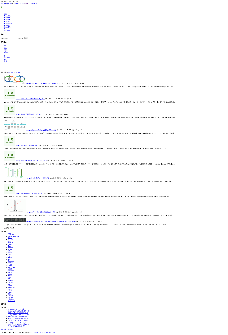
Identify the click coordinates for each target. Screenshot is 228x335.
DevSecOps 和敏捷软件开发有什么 (18, 311)
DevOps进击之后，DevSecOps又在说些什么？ (45, 83)
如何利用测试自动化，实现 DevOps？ (33, 114)
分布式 (10, 269)
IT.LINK (52, 332)
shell (5, 47)
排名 (5, 61)
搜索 (26, 38)
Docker (10, 292)
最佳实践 (11, 247)
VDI (9, 256)
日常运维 (11, 282)
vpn (5, 45)
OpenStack (11, 234)
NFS (9, 251)
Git (9, 284)
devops (18, 72)
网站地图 (9, 3)
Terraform (10, 295)
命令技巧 (7, 52)
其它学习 (11, 72)
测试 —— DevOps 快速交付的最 (18, 313)
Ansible (10, 272)
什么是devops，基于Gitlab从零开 (18, 320)
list (5, 59)
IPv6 (9, 246)
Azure (9, 277)
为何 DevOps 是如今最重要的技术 (18, 316)
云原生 (10, 252)
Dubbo (10, 265)
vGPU (9, 254)
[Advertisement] (114, 67)
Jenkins (10, 275)
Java (9, 259)
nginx (5, 51)
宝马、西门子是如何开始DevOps (18, 318)
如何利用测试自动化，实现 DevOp (18, 324)
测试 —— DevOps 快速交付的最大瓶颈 (43, 130)
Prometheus (11, 261)
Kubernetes (11, 270)
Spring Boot (11, 267)
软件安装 (11, 297)
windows (10, 262)
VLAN (10, 249)
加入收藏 (34, 3)
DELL (10, 238)
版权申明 (10, 329)
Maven (10, 290)
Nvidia (10, 264)
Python (10, 257)
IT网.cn (41, 332)
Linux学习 (47, 332)
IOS (9, 278)
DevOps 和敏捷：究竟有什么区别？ (32, 193)
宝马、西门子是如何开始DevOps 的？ (33, 99)
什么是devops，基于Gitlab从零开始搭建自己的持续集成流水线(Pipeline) (53, 221)
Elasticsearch (11, 301)
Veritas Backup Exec (14, 236)
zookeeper (11, 239)
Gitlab (9, 233)
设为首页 (27, 3)
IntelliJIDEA (11, 287)
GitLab (10, 289)
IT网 (16, 332)
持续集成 (11, 299)
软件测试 (11, 286)
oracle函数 (7, 57)
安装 (5, 49)
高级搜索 (3, 3)
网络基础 (11, 280)
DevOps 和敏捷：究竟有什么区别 (18, 315)
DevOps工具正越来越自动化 (30, 145)
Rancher (10, 242)
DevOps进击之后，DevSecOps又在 (18, 322)
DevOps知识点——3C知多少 (40, 178)
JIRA (9, 294)
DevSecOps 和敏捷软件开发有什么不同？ (34, 160)
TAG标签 (15, 3)
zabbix (10, 274)
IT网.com (35, 332)
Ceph (9, 241)
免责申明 (3, 329)
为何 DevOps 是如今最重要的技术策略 (43, 212)
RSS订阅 (21, 3)
